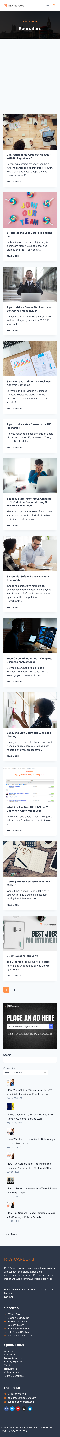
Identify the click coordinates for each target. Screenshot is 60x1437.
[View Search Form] (54, 5)
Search (7, 1054)
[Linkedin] (30, 1408)
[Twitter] (12, 1408)
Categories (9, 1068)
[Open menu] (47, 5)
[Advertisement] (30, 80)
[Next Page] (22, 990)
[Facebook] (6, 1408)
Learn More (10, 1234)
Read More (14, 181)
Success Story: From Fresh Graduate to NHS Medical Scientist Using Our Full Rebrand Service (29, 502)
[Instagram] (24, 1408)
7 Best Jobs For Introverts (22, 955)
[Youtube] (18, 1408)
